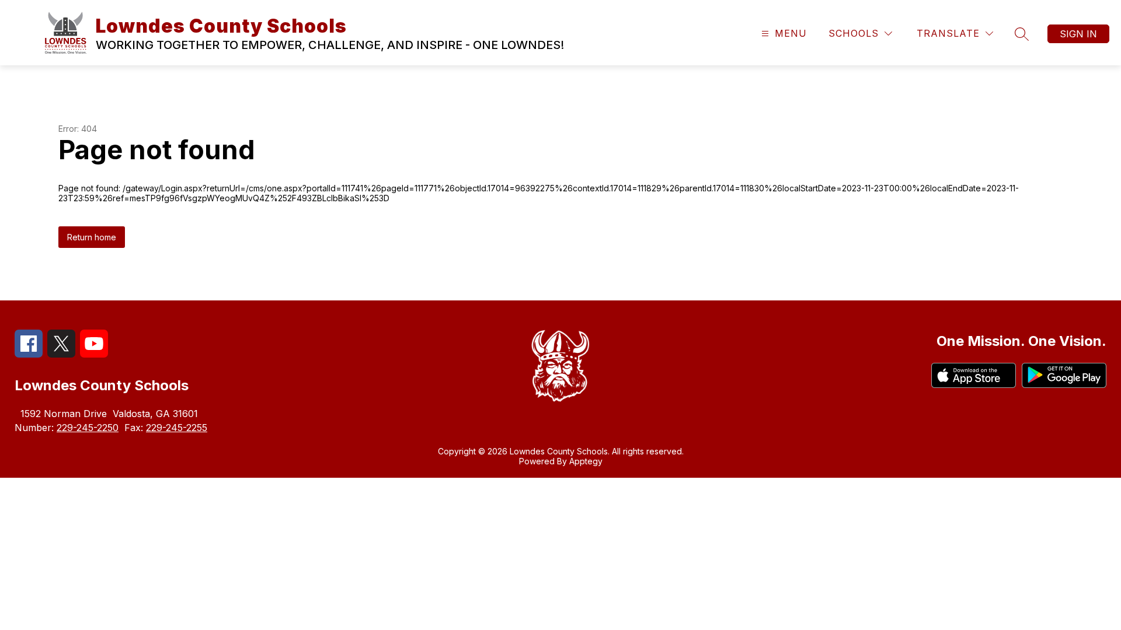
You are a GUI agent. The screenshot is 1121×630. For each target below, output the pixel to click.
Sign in (1078, 34)
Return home (91, 237)
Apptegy (586, 461)
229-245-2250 (88, 427)
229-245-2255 (176, 427)
